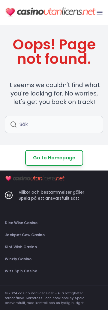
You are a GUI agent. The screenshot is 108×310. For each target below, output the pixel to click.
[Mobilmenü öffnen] (99, 12)
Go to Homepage (54, 157)
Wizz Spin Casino (21, 271)
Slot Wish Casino (21, 246)
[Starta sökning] (13, 124)
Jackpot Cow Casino (25, 234)
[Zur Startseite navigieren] (50, 12)
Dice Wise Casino (21, 222)
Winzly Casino (18, 258)
